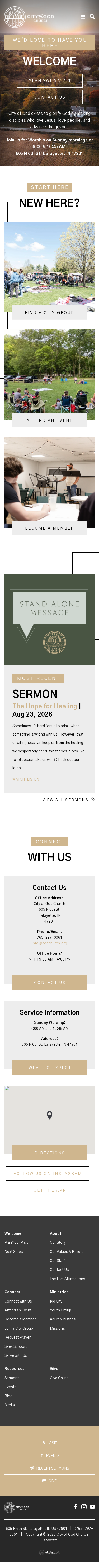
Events (10, 1387)
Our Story (58, 1243)
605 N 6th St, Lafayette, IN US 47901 (36, 1529)
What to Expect (50, 1068)
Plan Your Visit (50, 81)
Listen (33, 779)
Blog (8, 1396)
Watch (18, 779)
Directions (50, 1153)
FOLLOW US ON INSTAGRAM (47, 1174)
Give (54, 1369)
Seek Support (15, 1347)
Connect (12, 1292)
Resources (14, 1369)
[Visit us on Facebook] (75, 1507)
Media (9, 1405)
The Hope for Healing (44, 706)
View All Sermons (65, 800)
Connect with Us (18, 1301)
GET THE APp (50, 1190)
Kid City (56, 1301)
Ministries (59, 1292)
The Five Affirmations (67, 1279)
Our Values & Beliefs (66, 1252)
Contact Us (50, 97)
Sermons (11, 1378)
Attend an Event (17, 1310)
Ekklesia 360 (49, 1552)
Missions (57, 1328)
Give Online (59, 1378)
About (56, 1234)
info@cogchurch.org (49, 943)
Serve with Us (15, 1356)
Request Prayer (17, 1337)
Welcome (12, 1234)
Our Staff (57, 1261)
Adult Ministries (63, 1319)
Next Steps (13, 1252)
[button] (50, 1115)
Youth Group (60, 1310)
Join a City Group (18, 1328)
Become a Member (20, 1319)
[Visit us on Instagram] (84, 1507)
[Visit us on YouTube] (92, 1507)
